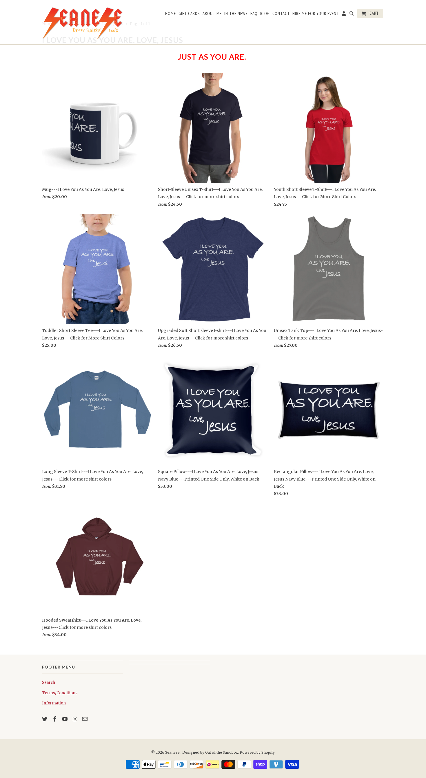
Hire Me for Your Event (315, 13)
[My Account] (344, 14)
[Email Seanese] (85, 719)
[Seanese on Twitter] (45, 719)
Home (170, 13)
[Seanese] (82, 22)
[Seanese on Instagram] (75, 719)
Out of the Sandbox (221, 752)
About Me (212, 13)
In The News (236, 13)
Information (54, 703)
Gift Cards (189, 13)
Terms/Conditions (59, 693)
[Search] (352, 14)
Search (48, 682)
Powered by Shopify (257, 752)
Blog (265, 13)
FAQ (254, 13)
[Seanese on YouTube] (65, 719)
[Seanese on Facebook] (55, 719)
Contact (281, 13)
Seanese (173, 752)
